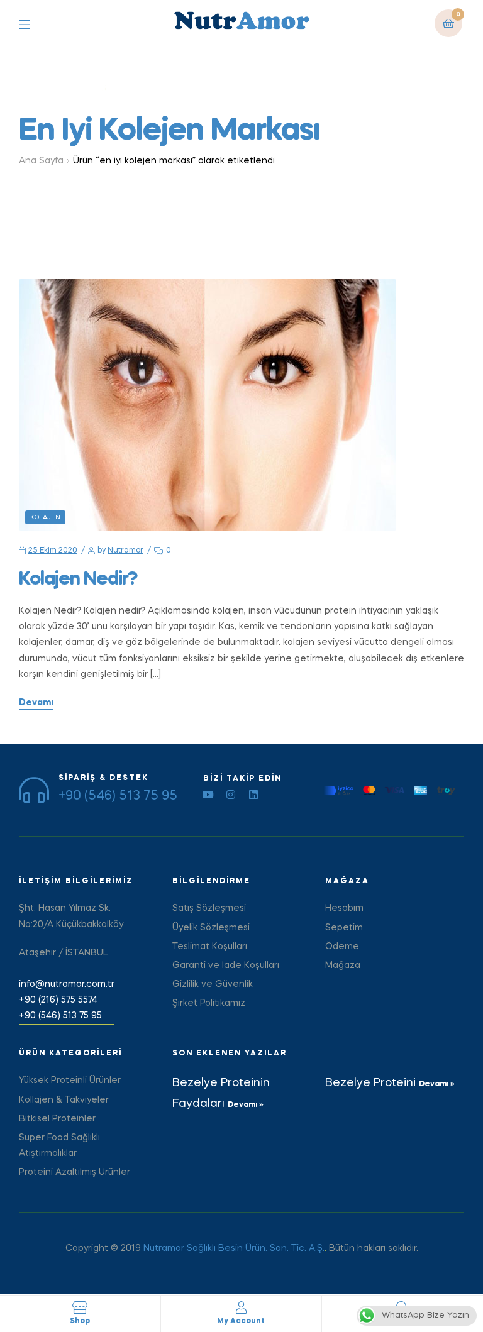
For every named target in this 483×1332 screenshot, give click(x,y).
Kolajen (45, 517)
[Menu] (33, 23)
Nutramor (125, 550)
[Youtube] (208, 795)
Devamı (36, 702)
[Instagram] (231, 795)
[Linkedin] (253, 795)
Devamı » (246, 1105)
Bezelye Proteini (372, 1083)
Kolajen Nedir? (78, 579)
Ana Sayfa (41, 161)
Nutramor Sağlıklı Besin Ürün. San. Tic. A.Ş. (234, 1248)
